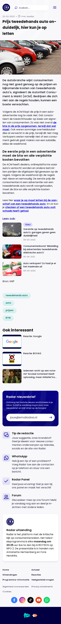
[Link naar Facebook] (14, 600)
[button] (54, 7)
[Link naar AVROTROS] (27, 615)
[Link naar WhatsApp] (47, 600)
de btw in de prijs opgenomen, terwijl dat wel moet (29, 126)
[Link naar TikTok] (30, 600)
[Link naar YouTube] (39, 600)
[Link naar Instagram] (22, 600)
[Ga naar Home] (6, 7)
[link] (17, 295)
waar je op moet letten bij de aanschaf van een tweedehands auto (30, 202)
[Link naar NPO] (34, 615)
